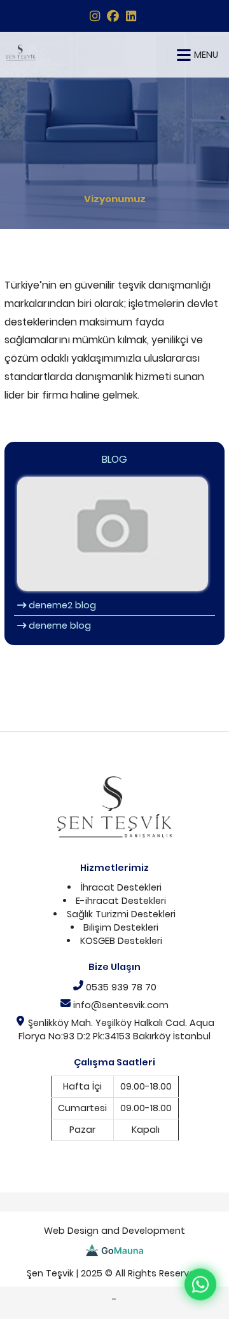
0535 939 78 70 (119, 987)
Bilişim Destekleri (120, 927)
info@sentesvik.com (120, 1005)
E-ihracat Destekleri (121, 900)
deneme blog (58, 625)
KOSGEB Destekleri (121, 940)
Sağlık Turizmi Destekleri (121, 914)
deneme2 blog (61, 605)
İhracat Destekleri (121, 887)
